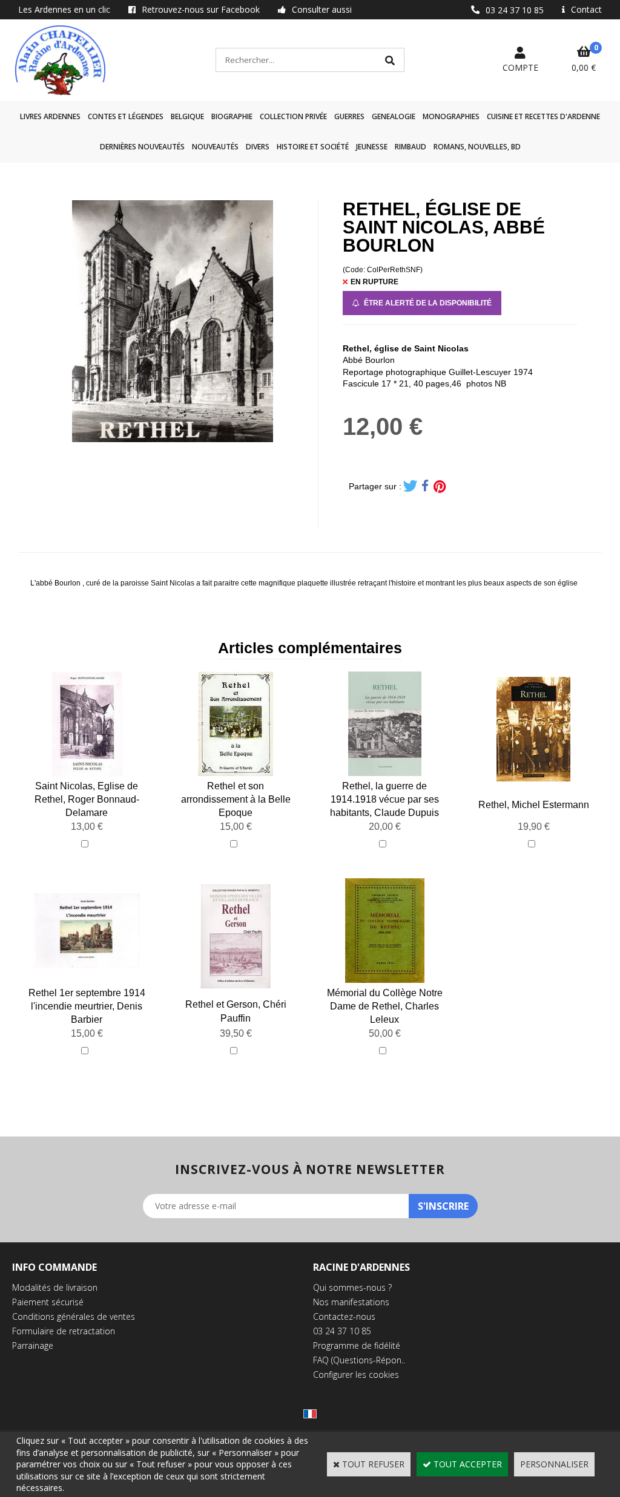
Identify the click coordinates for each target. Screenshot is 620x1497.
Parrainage (32, 1345)
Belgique (187, 116)
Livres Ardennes (50, 116)
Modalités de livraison (54, 1287)
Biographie (231, 116)
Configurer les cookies (356, 1374)
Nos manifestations (351, 1302)
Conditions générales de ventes (73, 1316)
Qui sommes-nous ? (352, 1287)
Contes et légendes (125, 116)
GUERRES (349, 116)
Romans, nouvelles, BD (477, 147)
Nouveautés (215, 147)
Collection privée (293, 116)
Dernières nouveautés (142, 147)
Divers (257, 147)
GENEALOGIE (393, 116)
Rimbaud (410, 147)
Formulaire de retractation (63, 1331)
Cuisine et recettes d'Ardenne (543, 116)
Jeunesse (372, 147)
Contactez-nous (344, 1316)
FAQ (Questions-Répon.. (359, 1360)
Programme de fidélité (356, 1345)
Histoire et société (313, 147)
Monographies (451, 116)
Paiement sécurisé (48, 1302)
